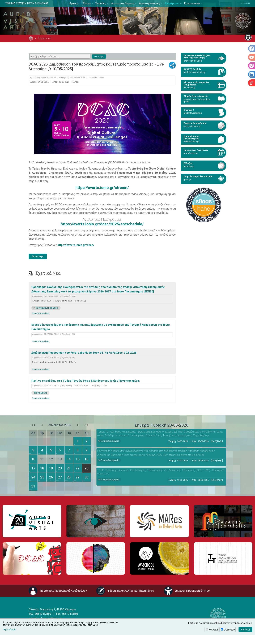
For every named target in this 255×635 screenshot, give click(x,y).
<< (33, 424)
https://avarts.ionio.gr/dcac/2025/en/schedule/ (102, 224)
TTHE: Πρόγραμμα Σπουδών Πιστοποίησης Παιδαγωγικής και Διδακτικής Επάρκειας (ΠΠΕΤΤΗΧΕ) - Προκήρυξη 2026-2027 (161, 472)
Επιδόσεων (229, 630)
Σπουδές (100, 3)
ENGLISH (245, 3)
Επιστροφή (38, 256)
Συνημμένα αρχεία (47, 307)
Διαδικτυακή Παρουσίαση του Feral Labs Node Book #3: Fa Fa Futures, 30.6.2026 (83, 352)
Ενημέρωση (172, 3)
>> (86, 424)
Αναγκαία (213, 630)
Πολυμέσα (40, 392)
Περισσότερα (9, 629)
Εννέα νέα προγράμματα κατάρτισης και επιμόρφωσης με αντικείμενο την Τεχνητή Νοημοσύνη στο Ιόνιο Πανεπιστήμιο (100, 327)
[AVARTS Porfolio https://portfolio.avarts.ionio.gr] (223, 521)
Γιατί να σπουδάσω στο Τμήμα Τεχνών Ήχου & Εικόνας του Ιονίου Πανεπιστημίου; (85, 380)
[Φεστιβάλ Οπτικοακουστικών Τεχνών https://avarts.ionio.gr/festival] (95, 558)
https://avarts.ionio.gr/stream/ (102, 187)
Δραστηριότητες (149, 3)
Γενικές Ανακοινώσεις (40, 313)
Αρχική (73, 3)
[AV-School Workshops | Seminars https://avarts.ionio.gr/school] (159, 558)
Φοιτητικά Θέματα (122, 3)
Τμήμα (87, 3)
